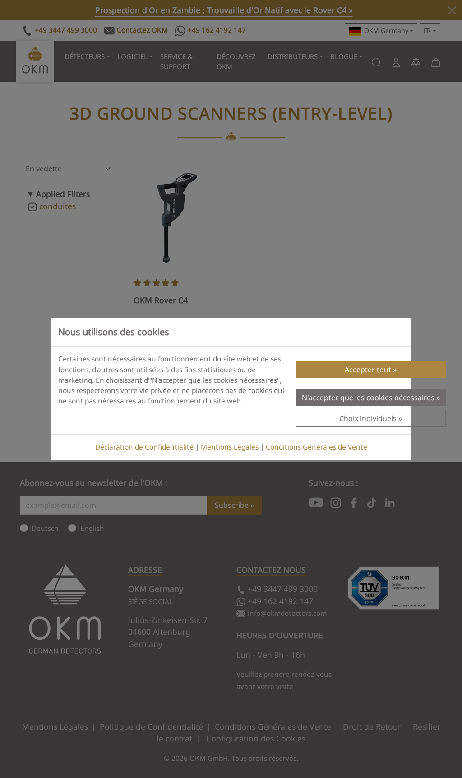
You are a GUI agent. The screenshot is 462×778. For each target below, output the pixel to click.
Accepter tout (368, 370)
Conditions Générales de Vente (316, 447)
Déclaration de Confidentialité (144, 447)
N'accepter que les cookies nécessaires (368, 398)
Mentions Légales (230, 447)
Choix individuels (368, 418)
